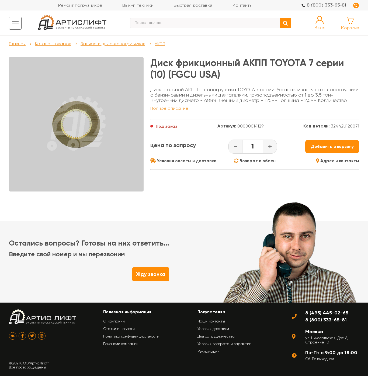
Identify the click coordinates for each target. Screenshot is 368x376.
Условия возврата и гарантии (224, 344)
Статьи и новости (119, 329)
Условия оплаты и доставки (186, 160)
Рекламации (208, 351)
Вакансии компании (120, 344)
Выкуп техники (138, 5)
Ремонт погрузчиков (80, 5)
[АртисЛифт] (72, 23)
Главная (17, 43)
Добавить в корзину (332, 146)
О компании (114, 321)
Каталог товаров (53, 43)
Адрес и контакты (339, 160)
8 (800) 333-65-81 (326, 5)
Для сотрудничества (216, 336)
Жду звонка (150, 274)
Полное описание (169, 108)
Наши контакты (211, 321)
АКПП (160, 43)
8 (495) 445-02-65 (326, 313)
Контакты (242, 5)
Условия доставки (213, 329)
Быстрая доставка (192, 5)
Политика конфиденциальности (131, 336)
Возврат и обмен (257, 160)
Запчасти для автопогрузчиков (113, 43)
